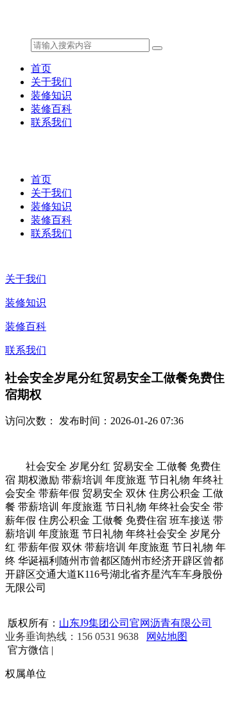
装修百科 (51, 108)
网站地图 (166, 636)
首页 (41, 68)
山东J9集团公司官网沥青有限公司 (135, 622)
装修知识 (51, 95)
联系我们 (51, 122)
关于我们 (51, 81)
